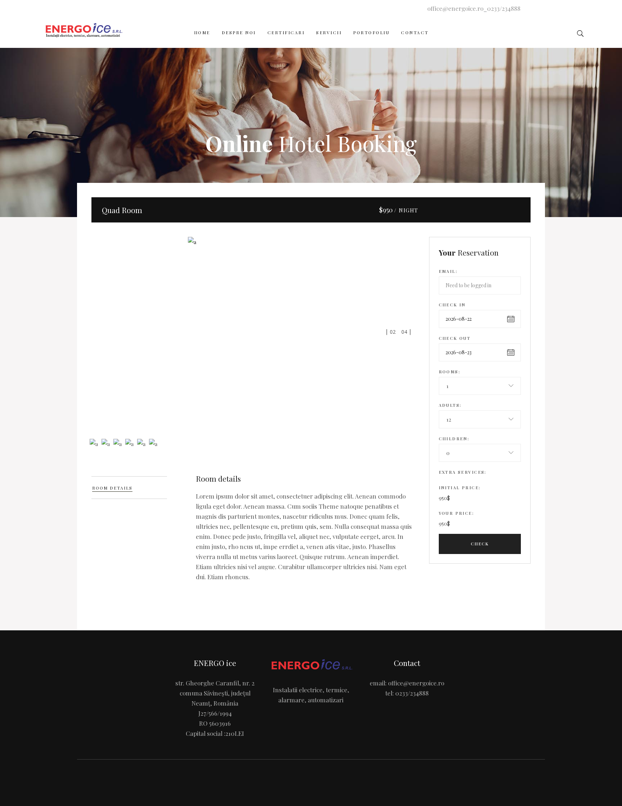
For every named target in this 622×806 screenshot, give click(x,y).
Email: (448, 271)
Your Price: (456, 513)
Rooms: (450, 371)
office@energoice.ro (455, 8)
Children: (454, 438)
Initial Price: (460, 487)
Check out (455, 338)
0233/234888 (503, 8)
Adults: (450, 405)
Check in (452, 304)
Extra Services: (463, 472)
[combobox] (480, 386)
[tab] (129, 487)
